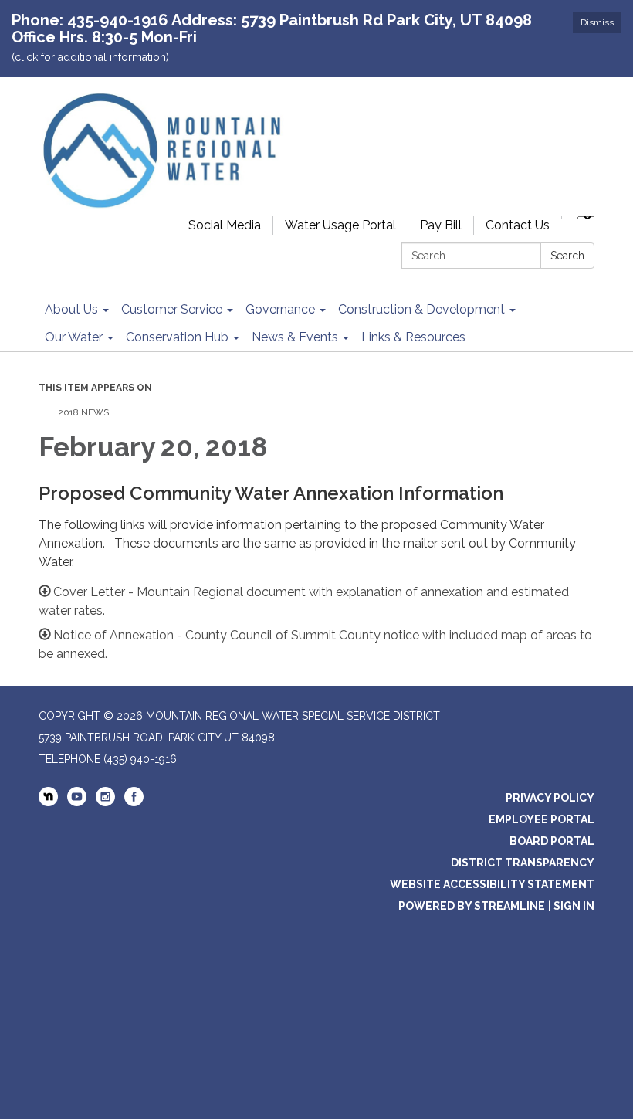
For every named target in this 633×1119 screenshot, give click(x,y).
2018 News (83, 412)
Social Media (224, 225)
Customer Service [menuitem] (171, 309)
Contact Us (518, 225)
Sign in (573, 906)
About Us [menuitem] (71, 309)
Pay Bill (441, 225)
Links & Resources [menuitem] (413, 337)
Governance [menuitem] (280, 309)
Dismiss (597, 22)
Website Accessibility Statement (492, 884)
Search (567, 255)
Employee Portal (541, 819)
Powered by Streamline (471, 906)
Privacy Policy (550, 798)
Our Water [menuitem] (74, 337)
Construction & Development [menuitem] (421, 309)
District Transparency (522, 862)
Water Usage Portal (340, 225)
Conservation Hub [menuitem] (177, 337)
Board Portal (551, 841)
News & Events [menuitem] (295, 337)
